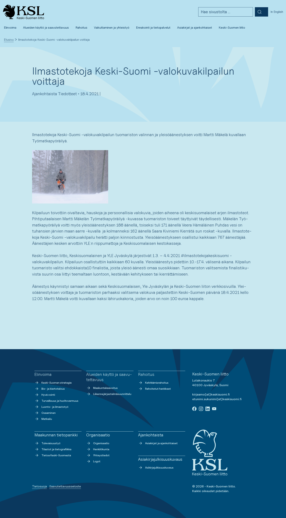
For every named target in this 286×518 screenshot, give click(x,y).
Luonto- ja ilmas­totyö (54, 406)
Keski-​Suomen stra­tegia (56, 382)
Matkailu (46, 418)
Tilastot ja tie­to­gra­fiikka (56, 449)
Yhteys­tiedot (101, 455)
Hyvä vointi (48, 394)
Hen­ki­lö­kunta (101, 449)
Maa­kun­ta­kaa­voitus (105, 387)
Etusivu (9, 39)
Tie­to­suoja (39, 486)
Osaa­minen (48, 412)
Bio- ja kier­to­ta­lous (53, 388)
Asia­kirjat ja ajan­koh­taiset (161, 443)
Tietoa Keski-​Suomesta (56, 455)
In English (276, 12)
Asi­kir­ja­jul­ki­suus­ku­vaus (159, 467)
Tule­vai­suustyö (51, 443)
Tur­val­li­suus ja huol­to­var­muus (59, 400)
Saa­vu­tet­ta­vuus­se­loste (65, 486)
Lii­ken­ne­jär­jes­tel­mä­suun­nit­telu (112, 394)
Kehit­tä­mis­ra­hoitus (156, 382)
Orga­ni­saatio (101, 443)
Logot (96, 461)
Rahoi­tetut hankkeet (158, 388)
